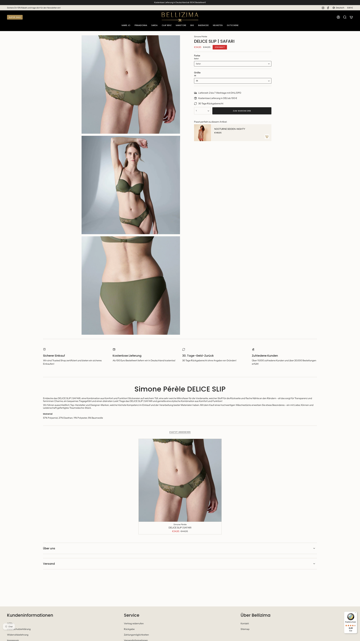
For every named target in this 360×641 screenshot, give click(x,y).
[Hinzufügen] (267, 136)
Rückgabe (129, 629)
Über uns (49, 548)
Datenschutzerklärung (19, 629)
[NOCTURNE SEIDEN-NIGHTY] (202, 132)
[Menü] (355, 613)
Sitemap (245, 629)
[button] (126, 25)
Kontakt (245, 623)
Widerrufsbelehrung (17, 634)
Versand (49, 564)
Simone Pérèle (200, 36)
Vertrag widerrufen (134, 623)
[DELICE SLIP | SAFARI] (180, 480)
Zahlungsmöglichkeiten (136, 634)
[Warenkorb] (351, 17)
